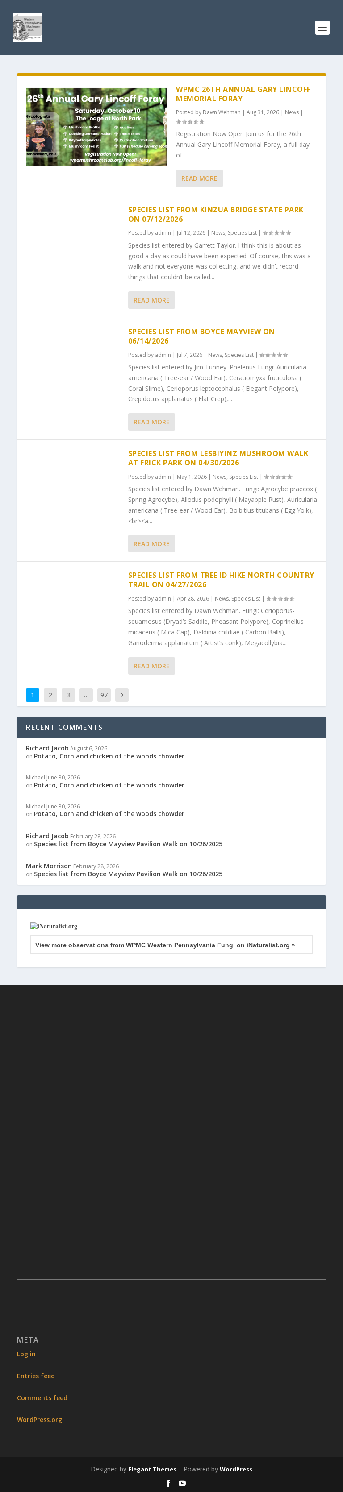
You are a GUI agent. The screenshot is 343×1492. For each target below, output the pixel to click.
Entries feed (36, 1376)
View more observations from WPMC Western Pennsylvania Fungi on (165, 945)
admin (163, 232)
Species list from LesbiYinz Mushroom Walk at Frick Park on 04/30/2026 (218, 458)
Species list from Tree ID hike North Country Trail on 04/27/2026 (221, 579)
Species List (242, 232)
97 (104, 695)
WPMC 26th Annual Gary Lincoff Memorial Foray (243, 94)
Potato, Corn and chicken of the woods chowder (109, 756)
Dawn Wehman (222, 112)
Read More (199, 178)
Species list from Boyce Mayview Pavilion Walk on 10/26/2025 (128, 844)
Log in (26, 1354)
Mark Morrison (49, 866)
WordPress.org (39, 1419)
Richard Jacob (47, 748)
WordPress (236, 1469)
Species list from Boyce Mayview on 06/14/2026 (201, 336)
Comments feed (42, 1397)
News (292, 112)
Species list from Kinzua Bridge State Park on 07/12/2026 (216, 214)
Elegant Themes (152, 1469)
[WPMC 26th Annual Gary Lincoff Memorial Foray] (96, 127)
